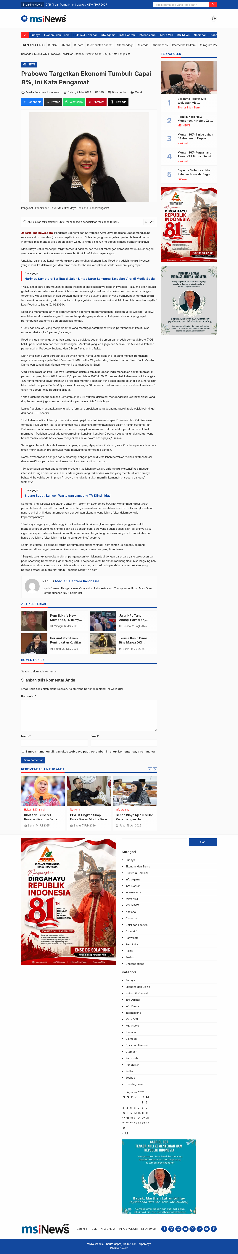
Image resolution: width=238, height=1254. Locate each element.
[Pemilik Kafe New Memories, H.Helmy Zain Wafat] (34, 621)
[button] (213, 4)
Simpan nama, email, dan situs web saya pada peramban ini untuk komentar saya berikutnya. (90, 751)
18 (127, 1118)
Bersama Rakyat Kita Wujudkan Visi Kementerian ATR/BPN (193, 102)
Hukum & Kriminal (85, 35)
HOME (93, 1228)
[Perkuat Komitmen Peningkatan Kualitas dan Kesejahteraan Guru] (34, 643)
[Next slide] (155, 769)
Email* (95, 736)
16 (147, 1113)
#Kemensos (160, 45)
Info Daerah (127, 35)
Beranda (82, 1228)
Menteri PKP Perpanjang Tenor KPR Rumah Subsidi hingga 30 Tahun (196, 156)
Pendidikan (132, 944)
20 (135, 1118)
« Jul (125, 1133)
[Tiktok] (200, 1229)
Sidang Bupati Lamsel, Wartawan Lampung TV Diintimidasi (68, 495)
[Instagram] (171, 1229)
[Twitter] (192, 1229)
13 (135, 1113)
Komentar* (28, 696)
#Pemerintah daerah (99, 45)
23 (147, 1118)
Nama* (26, 736)
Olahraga (216, 35)
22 (143, 1118)
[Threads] (178, 1229)
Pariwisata (132, 938)
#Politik (52, 45)
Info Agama (108, 35)
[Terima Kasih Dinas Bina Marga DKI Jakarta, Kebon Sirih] (103, 643)
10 (123, 1113)
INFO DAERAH (108, 1228)
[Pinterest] (214, 1229)
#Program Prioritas (211, 45)
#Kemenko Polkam (184, 45)
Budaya (35, 35)
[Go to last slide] (150, 769)
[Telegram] (207, 1229)
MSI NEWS (183, 35)
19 (131, 1118)
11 (127, 1113)
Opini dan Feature (137, 925)
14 (139, 1113)
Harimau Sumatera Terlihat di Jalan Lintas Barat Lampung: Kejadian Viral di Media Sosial (90, 278)
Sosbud (130, 957)
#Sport (78, 45)
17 (123, 1118)
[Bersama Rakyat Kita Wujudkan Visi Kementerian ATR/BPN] (189, 77)
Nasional (200, 35)
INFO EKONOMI (128, 1228)
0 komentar (119, 92)
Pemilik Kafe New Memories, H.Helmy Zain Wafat (64, 620)
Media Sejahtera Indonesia (77, 581)
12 (131, 1113)
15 (143, 1113)
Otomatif (131, 931)
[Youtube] (185, 1229)
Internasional (147, 35)
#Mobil (66, 45)
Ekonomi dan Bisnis (57, 35)
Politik (129, 951)
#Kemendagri (125, 45)
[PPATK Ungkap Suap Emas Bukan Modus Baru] (89, 791)
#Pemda (143, 45)
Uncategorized (135, 964)
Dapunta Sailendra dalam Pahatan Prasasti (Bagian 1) (195, 174)
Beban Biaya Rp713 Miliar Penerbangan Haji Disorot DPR (134, 819)
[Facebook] (164, 1229)
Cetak (139, 92)
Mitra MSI (166, 35)
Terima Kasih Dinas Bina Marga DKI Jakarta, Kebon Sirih (134, 642)
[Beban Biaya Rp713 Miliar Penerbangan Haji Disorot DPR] (135, 791)
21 (139, 1118)
